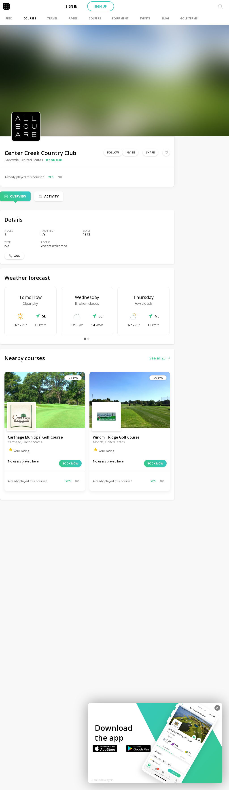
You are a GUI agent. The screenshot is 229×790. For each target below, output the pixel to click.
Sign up (100, 6)
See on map (53, 160)
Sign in (71, 6)
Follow (113, 152)
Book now (70, 463)
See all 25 (157, 358)
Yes (50, 177)
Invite (130, 152)
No (60, 177)
